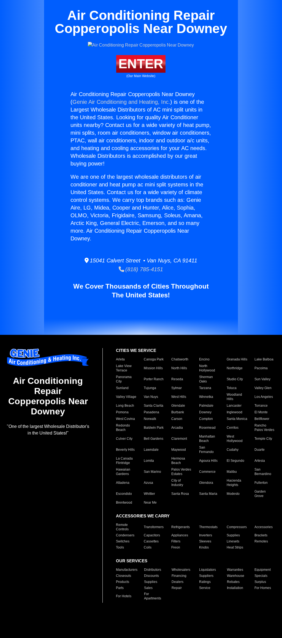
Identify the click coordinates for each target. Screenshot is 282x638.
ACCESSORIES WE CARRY (143, 516)
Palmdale (206, 406)
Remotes (261, 541)
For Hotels (123, 596)
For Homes (262, 588)
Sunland (122, 388)
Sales (148, 588)
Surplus (260, 582)
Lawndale (151, 450)
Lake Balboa (263, 359)
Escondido (124, 494)
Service (204, 588)
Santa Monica (237, 419)
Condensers (125, 535)
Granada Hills (237, 359)
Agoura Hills (208, 461)
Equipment (262, 570)
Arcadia (177, 428)
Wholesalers (181, 570)
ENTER (140, 63)
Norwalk (150, 419)
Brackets (260, 535)
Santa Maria (208, 494)
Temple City (263, 439)
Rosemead (207, 428)
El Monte (261, 412)
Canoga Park (154, 359)
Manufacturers (126, 570)
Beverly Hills (125, 450)
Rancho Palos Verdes (264, 427)
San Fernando (206, 450)
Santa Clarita (153, 406)
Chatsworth (179, 359)
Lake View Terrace (124, 368)
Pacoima (261, 368)
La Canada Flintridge (124, 461)
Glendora (206, 483)
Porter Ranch (154, 379)
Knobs (204, 547)
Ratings (205, 582)
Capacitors (152, 535)
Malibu (232, 472)
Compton (206, 419)
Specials (260, 576)
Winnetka (206, 397)
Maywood (178, 450)
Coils (147, 547)
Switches (122, 541)
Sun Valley (262, 379)
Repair (177, 588)
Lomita (149, 461)
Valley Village (126, 397)
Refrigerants (180, 527)
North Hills (179, 368)
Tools (120, 547)
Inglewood (234, 412)
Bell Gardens (153, 439)
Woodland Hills (234, 397)
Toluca (232, 388)
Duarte (259, 450)
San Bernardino (262, 472)
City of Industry (177, 483)
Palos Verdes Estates (181, 472)
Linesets (233, 541)
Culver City (124, 439)
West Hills (178, 397)
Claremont (179, 439)
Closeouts (123, 576)
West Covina (125, 419)
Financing (179, 576)
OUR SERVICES (131, 560)
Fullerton (261, 483)
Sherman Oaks (206, 379)
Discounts (151, 576)
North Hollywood (207, 368)
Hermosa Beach (178, 461)
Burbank (177, 412)
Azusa (148, 483)
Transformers (154, 527)
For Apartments (152, 596)
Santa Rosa (180, 494)
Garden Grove (260, 494)
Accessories (263, 527)
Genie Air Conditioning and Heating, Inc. (121, 102)
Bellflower (261, 419)
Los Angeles (263, 397)
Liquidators (207, 570)
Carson (176, 419)
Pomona (122, 412)
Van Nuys (151, 397)
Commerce (207, 472)
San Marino (152, 472)
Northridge (235, 368)
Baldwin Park (154, 428)
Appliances (179, 535)
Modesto (233, 494)
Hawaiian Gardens (123, 472)
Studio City (235, 379)
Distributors (152, 570)
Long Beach (125, 406)
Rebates (233, 582)
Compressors (237, 527)
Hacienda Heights (234, 483)
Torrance (261, 406)
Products (122, 582)
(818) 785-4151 (143, 269)
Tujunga (150, 388)
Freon (175, 547)
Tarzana (205, 388)
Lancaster (234, 406)
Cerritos (232, 428)
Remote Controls (122, 527)
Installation (235, 588)
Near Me (150, 502)
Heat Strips (235, 547)
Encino (204, 359)
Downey (205, 412)
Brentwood (124, 502)
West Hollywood (235, 439)
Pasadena (151, 412)
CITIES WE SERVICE (136, 350)
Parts (120, 588)
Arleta (120, 359)
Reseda (177, 379)
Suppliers (206, 576)
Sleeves (205, 541)
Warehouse (235, 576)
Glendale (178, 406)
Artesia (259, 461)
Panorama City (124, 379)
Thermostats (208, 527)
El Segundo (235, 461)
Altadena (122, 483)
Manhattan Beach (207, 439)
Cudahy (232, 450)
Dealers (177, 582)
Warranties (235, 570)
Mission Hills (153, 368)
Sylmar (176, 388)
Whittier (149, 494)
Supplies (233, 535)
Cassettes (151, 541)
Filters (175, 541)
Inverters (205, 535)
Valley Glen (263, 388)
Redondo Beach (123, 427)
